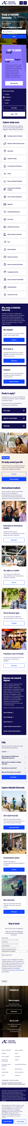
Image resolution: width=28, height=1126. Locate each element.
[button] (26, 1104)
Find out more (14, 361)
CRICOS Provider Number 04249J (16, 1084)
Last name (5, 942)
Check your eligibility (14, 479)
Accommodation (19, 1072)
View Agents (14, 623)
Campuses (17, 1056)
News (3, 1075)
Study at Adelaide (6, 1050)
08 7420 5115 (14, 1026)
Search (14, 36)
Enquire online (14, 1011)
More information (20, 1121)
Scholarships (5, 1072)
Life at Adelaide (19, 1050)
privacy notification (16, 970)
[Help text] (2, 953)
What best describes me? (9, 949)
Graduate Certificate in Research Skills (12, 731)
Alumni (3, 1069)
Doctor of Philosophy (8, 712)
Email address (6, 945)
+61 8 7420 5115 (14, 1031)
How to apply (14, 108)
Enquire (12, 114)
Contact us (17, 1075)
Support (17, 1059)
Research (4, 1053)
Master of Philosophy (8, 717)
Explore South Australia (14, 827)
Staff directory (18, 1069)
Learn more (14, 340)
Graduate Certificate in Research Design (12, 726)
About (16, 1053)
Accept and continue (7, 1121)
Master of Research (7, 722)
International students (20, 1064)
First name (5, 938)
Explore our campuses (14, 381)
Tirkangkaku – (10, 1080)
